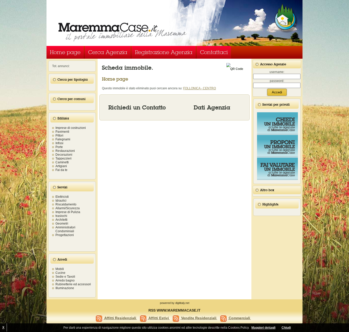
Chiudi (286, 327)
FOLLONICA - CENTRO (199, 88)
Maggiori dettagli (263, 327)
